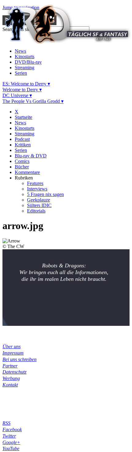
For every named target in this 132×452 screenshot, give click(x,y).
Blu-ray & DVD (31, 155)
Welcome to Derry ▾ (22, 89)
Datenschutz (14, 372)
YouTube (10, 448)
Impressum (13, 353)
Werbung (11, 378)
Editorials (36, 210)
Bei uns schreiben (19, 359)
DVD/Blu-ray (28, 62)
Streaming (24, 67)
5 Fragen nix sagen (45, 194)
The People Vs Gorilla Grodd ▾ (33, 101)
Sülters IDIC (39, 205)
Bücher (22, 166)
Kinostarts (24, 56)
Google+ (11, 442)
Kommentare (27, 172)
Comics (22, 161)
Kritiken (23, 144)
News (20, 51)
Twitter (9, 436)
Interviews (37, 188)
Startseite (23, 117)
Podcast (22, 139)
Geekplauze (38, 199)
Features (35, 183)
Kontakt (10, 384)
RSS (6, 423)
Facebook (12, 429)
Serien (21, 73)
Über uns (11, 346)
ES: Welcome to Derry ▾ (26, 83)
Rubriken (24, 177)
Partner (9, 365)
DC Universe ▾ (17, 95)
